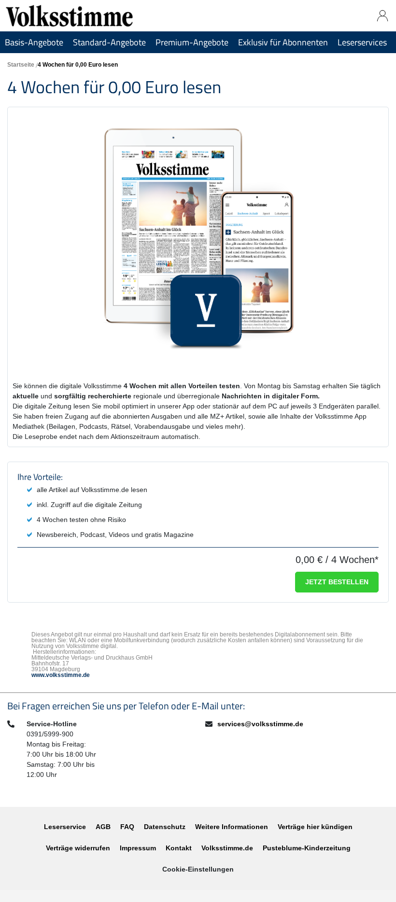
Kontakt (179, 848)
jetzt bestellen (336, 582)
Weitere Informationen (231, 827)
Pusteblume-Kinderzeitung (307, 848)
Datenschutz (164, 827)
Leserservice (65, 827)
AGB (103, 827)
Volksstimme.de (227, 848)
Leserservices (362, 42)
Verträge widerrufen (78, 848)
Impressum (138, 848)
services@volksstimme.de (260, 724)
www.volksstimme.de (60, 675)
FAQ (127, 827)
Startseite (20, 64)
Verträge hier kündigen (315, 827)
